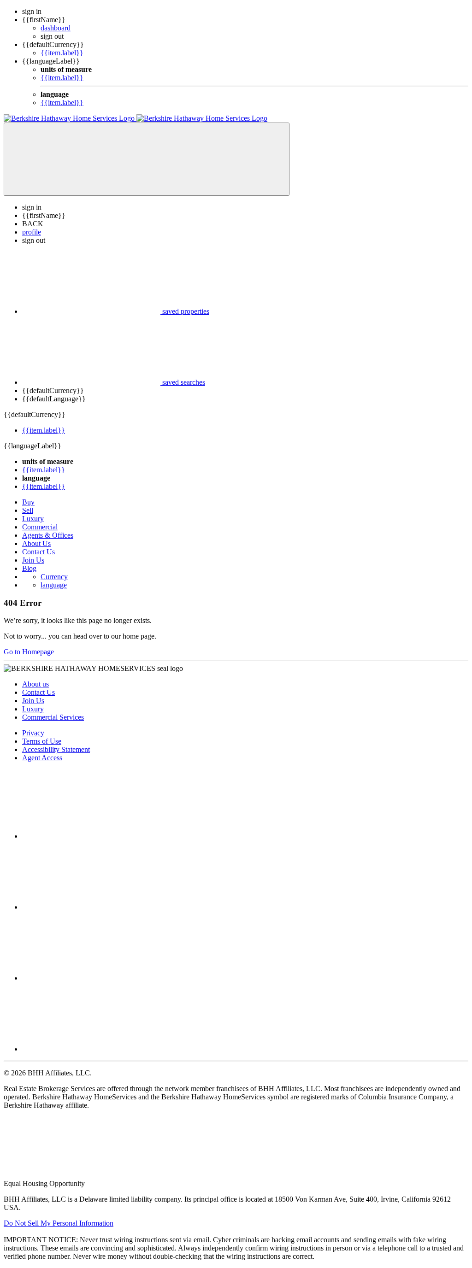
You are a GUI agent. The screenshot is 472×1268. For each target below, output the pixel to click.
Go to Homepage (29, 652)
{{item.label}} (62, 53)
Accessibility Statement (56, 749)
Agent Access (42, 758)
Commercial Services (53, 717)
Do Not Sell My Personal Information (58, 1223)
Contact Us (38, 552)
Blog (29, 568)
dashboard (56, 28)
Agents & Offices (47, 535)
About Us (36, 543)
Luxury (33, 518)
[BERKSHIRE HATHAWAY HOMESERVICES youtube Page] (91, 1049)
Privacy (33, 733)
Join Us (33, 560)
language (54, 585)
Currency (54, 577)
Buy (28, 502)
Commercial (40, 527)
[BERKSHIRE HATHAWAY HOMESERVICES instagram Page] (91, 907)
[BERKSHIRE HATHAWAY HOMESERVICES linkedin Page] (91, 978)
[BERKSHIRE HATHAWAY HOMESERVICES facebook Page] (91, 836)
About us (35, 684)
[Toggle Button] (146, 159)
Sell (27, 510)
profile (31, 232)
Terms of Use (41, 741)
